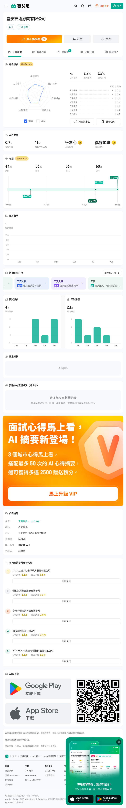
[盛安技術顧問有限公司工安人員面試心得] (28, 283)
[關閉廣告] (118, 742)
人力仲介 (35, 521)
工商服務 (23, 521)
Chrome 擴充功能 (33, 780)
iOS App (29, 770)
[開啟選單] (6, 6)
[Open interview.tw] (7, 756)
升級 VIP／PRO (12, 775)
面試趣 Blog (50, 770)
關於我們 (9, 770)
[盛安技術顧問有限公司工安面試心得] (105, 283)
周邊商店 (9, 784)
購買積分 (9, 780)
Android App (31, 775)
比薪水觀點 (49, 775)
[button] (13, 775)
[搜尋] (82, 6)
